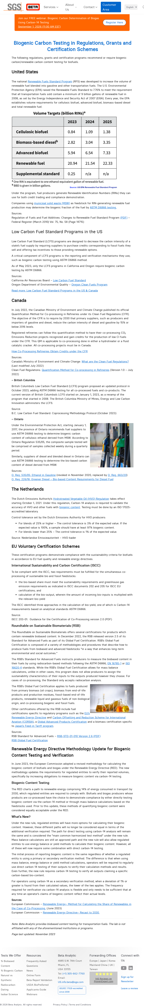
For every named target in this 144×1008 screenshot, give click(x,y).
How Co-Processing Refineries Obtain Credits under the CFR (50, 351)
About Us (69, 7)
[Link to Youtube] (123, 968)
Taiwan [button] (94, 969)
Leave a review (129, 988)
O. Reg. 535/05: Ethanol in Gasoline (34, 475)
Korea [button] (112, 960)
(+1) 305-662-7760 (74, 973)
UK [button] (111, 965)
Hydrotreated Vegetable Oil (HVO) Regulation (81, 498)
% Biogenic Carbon (12, 970)
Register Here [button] (114, 22)
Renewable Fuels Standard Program (50, 81)
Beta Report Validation (39, 980)
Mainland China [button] (98, 965)
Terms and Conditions (80, 1004)
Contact (89, 7)
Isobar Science (9, 994)
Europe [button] (94, 960)
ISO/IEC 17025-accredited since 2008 (71, 990)
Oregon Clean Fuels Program (89, 284)
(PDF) (123, 217)
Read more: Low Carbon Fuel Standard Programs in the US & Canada (55, 290)
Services (49, 7)
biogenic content (69, 507)
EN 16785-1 (114, 663)
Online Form (34, 975)
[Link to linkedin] (131, 968)
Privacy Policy (60, 1004)
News (30, 970)
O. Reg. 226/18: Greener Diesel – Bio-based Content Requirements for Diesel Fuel (62, 479)
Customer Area (109, 7)
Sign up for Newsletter (127, 979)
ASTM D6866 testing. (103, 207)
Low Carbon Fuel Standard (69, 280)
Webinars (32, 994)
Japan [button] (103, 960)
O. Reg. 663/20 (117, 475)
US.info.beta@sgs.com (71, 982)
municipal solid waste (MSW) (52, 203)
